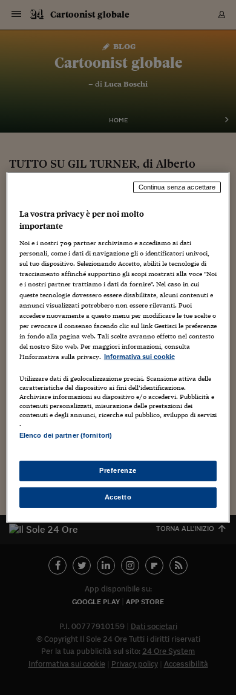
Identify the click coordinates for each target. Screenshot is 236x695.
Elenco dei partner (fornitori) (65, 435)
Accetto (118, 497)
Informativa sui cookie (139, 356)
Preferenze (118, 470)
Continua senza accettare (177, 187)
